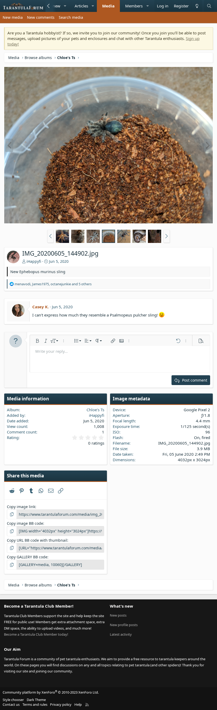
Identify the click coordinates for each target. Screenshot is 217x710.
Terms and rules (34, 704)
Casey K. (40, 306)
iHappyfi (33, 261)
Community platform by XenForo (51, 692)
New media (13, 17)
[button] (65, 6)
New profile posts (124, 624)
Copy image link (21, 506)
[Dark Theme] (196, 6)
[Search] (209, 6)
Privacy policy (60, 704)
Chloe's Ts (95, 409)
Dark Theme (36, 699)
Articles (81, 5)
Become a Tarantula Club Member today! (36, 634)
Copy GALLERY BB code (27, 556)
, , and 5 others (53, 284)
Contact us (11, 704)
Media (108, 5)
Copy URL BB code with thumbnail (37, 540)
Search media (71, 17)
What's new (121, 606)
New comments (41, 17)
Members (134, 5)
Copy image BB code (25, 523)
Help (78, 704)
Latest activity (121, 634)
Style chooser (13, 699)
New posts (118, 615)
